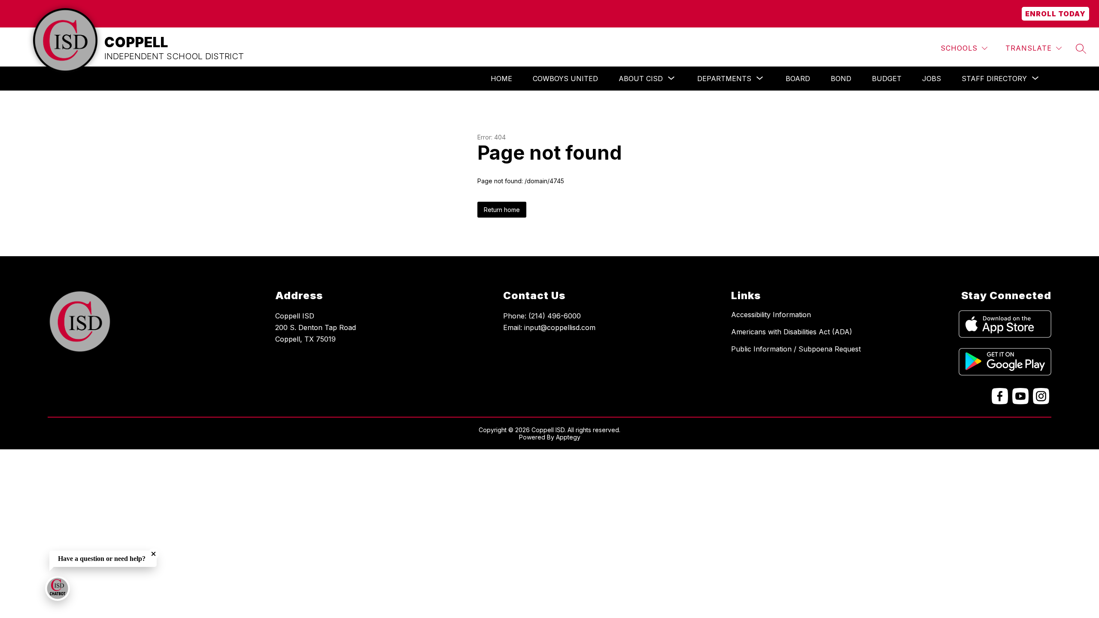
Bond (841, 78)
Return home (502, 209)
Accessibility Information (771, 314)
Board (798, 78)
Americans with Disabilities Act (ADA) (791, 331)
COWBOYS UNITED (565, 78)
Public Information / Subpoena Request (796, 349)
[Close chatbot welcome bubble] (153, 553)
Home (501, 78)
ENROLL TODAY (1055, 13)
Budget (887, 78)
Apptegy (568, 437)
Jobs (931, 78)
